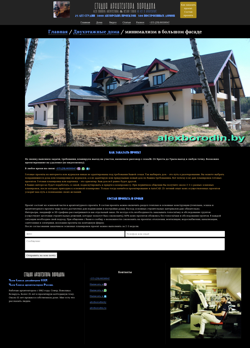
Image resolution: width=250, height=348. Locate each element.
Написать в (97, 284)
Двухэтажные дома (96, 32)
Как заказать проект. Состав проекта (188, 10)
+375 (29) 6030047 (66, 168)
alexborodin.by (98, 302)
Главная (58, 32)
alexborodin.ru (98, 307)
